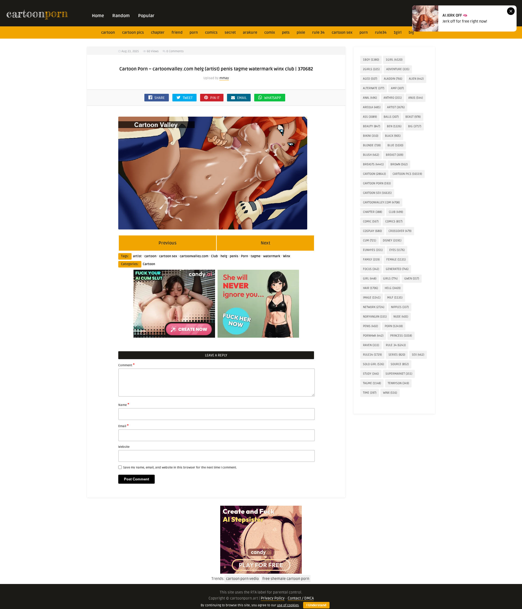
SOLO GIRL (373, 364)
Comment (126, 364)
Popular (146, 15)
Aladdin (393, 78)
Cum (369, 240)
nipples (400, 307)
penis (234, 256)
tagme (255, 256)
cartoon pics (133, 32)
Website (123, 447)
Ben (394, 126)
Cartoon (149, 264)
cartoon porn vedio (242, 578)
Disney (392, 240)
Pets (286, 32)
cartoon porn (377, 183)
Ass (370, 117)
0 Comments (175, 51)
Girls (390, 278)
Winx (286, 256)
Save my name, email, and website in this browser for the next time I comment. (180, 467)
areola (371, 107)
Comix (269, 32)
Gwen (411, 278)
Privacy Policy (273, 598)
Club (214, 256)
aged (370, 78)
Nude (400, 316)
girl (369, 278)
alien (416, 78)
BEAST (413, 117)
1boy (371, 59)
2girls (371, 69)
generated (397, 269)
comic (370, 221)
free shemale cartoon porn (285, 578)
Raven (371, 345)
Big (411, 32)
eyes (397, 250)
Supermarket (399, 373)
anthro (393, 98)
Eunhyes (373, 250)
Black (392, 136)
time (369, 392)
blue (395, 145)
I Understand (316, 605)
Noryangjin (375, 316)
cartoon (108, 32)
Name (123, 404)
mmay (224, 78)
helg (223, 256)
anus (415, 98)
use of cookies (288, 605)
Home (98, 15)
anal (370, 98)
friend (177, 32)
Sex (418, 354)
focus (371, 269)
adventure (397, 69)
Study (371, 373)
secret (230, 32)
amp (397, 88)
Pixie (301, 32)
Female (396, 259)
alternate (373, 88)
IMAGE (371, 297)
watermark (271, 256)
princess (401, 335)
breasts (373, 164)
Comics (211, 32)
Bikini (370, 136)
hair (370, 288)
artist (137, 256)
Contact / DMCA (301, 598)
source (400, 364)
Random (121, 15)
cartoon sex (342, 32)
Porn (193, 32)
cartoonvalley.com (194, 256)
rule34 (381, 32)
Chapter (157, 32)
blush (371, 155)
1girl (398, 32)
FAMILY (371, 259)
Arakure (250, 32)
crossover (400, 231)
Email (123, 425)
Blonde (372, 145)
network (373, 307)
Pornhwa (373, 335)
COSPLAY (372, 231)
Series (397, 354)
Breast (394, 155)
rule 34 (318, 32)
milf (394, 297)
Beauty (371, 126)
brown (399, 164)
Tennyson (398, 383)
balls (391, 117)
